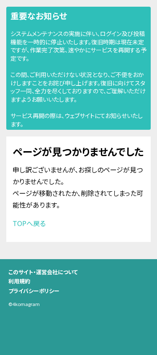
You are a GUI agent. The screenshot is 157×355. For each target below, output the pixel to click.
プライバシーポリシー (33, 291)
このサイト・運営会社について (43, 272)
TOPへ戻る (29, 223)
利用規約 (19, 281)
